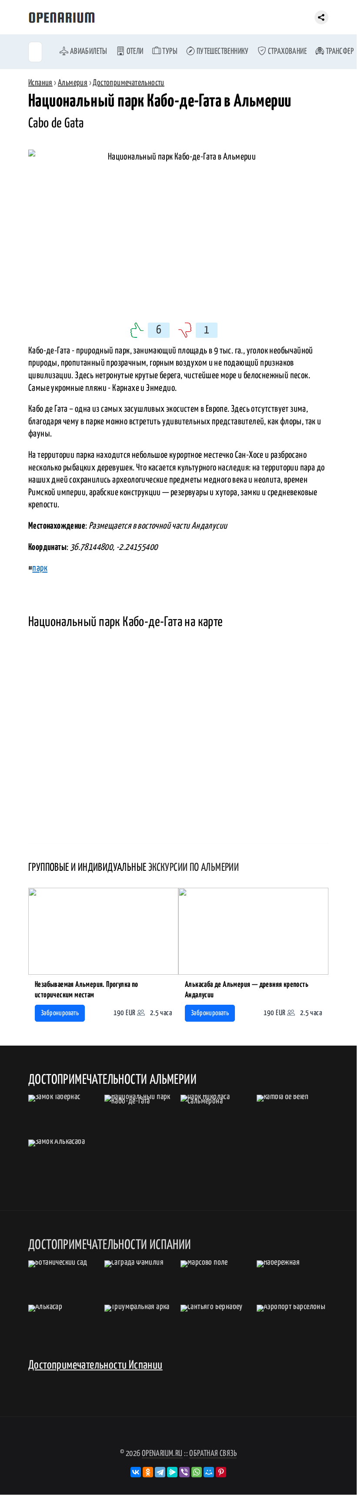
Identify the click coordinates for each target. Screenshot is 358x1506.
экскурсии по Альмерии (193, 868)
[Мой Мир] (209, 1472)
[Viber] (184, 1472)
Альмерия (72, 83)
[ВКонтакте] (135, 1472)
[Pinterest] (221, 1472)
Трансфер (339, 51)
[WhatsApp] (196, 1472)
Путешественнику (221, 51)
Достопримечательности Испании (95, 1365)
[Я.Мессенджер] (172, 1472)
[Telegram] (160, 1472)
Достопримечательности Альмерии (112, 1079)
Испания (40, 83)
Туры (169, 51)
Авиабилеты (87, 51)
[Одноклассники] (148, 1472)
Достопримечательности (128, 83)
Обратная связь (213, 1453)
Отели (134, 51)
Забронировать (60, 1013)
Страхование (286, 51)
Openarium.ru (162, 1453)
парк (39, 568)
